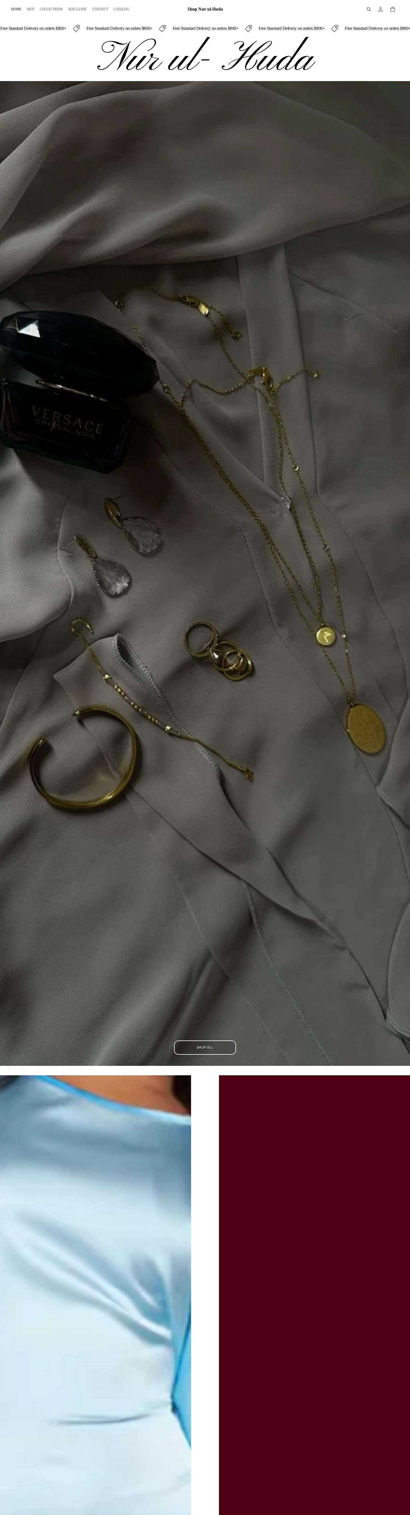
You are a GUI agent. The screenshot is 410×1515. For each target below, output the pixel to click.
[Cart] (393, 9)
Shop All (205, 1047)
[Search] (369, 9)
